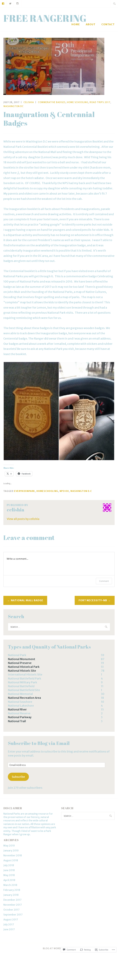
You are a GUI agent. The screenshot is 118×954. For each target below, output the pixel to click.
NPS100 (64, 491)
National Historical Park (23, 667)
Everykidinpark (24, 491)
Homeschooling (47, 491)
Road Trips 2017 (100, 102)
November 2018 (12, 855)
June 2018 (9, 870)
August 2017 (10, 919)
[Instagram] (17, 3)
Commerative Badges (51, 102)
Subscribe (18, 777)
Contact (108, 24)
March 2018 (10, 885)
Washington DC (13, 106)
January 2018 (11, 894)
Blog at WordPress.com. (59, 948)
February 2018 (11, 889)
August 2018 (10, 860)
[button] (31, 411)
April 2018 (9, 880)
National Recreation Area (24, 698)
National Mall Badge (27, 600)
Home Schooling (77, 102)
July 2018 (8, 865)
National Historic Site (22, 670)
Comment (104, 581)
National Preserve (19, 663)
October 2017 (11, 909)
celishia (29, 102)
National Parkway (19, 717)
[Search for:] (114, 3)
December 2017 (12, 899)
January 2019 (11, 850)
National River (17, 709)
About (90, 24)
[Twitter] (10, 3)
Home (75, 24)
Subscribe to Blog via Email (39, 743)
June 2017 (9, 929)
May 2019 (9, 845)
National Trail (17, 721)
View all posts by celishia (23, 519)
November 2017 (12, 904)
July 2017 (8, 924)
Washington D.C (81, 491)
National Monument (21, 659)
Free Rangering (44, 18)
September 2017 (13, 914)
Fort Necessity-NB (93, 600)
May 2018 (9, 875)
